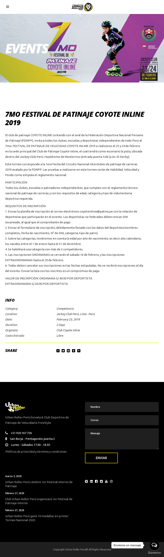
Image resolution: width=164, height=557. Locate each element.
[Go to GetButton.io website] (154, 553)
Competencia (65, 308)
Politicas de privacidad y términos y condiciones (35, 451)
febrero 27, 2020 (14, 493)
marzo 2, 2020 (13, 476)
